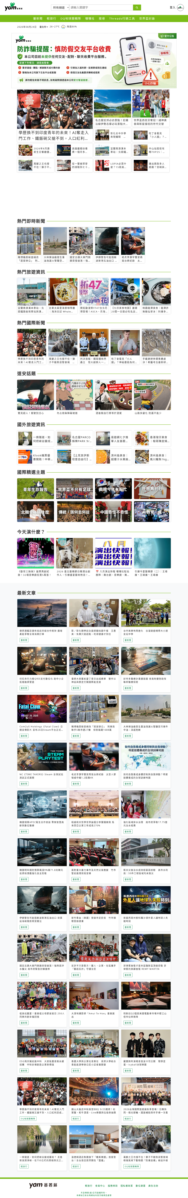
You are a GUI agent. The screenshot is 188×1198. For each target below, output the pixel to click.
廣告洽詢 (153, 1185)
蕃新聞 (38, 18)
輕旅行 (51, 18)
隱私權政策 (127, 1185)
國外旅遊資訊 (31, 424)
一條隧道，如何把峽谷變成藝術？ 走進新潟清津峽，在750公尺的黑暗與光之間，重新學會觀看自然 (41, 1160)
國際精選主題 (31, 472)
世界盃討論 (147, 18)
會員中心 (100, 1185)
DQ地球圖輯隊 (70, 18)
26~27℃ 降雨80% (63, 26)
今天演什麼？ (31, 532)
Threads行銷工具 (122, 18)
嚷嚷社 (90, 18)
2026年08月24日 (27, 26)
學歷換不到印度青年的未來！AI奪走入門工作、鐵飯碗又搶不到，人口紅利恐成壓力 (42, 1112)
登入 (173, 7)
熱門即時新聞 (31, 221)
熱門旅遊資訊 (31, 272)
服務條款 (113, 1185)
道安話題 (26, 373)
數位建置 (141, 1185)
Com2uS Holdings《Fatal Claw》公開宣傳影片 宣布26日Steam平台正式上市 (42, 730)
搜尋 (102, 18)
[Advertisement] (94, 195)
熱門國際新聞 (31, 323)
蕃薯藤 (13, 6)
